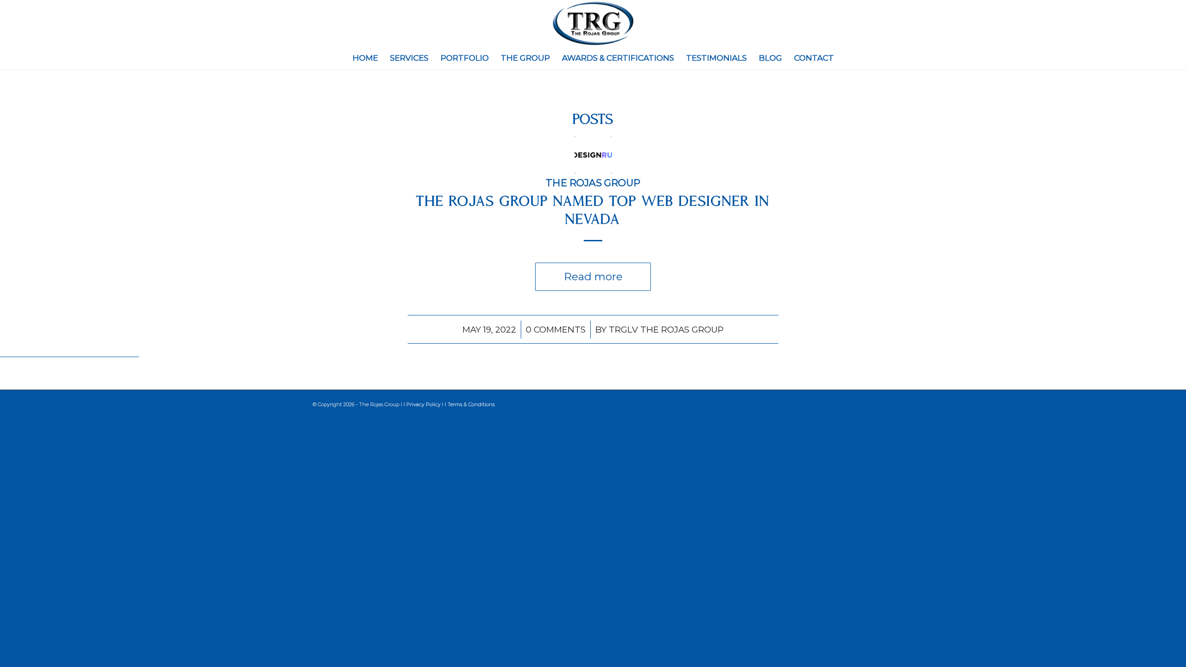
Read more (593, 276)
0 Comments (556, 329)
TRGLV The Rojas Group (666, 329)
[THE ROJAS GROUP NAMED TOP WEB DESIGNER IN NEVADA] (593, 155)
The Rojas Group (593, 183)
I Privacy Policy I (424, 404)
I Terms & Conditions (470, 404)
